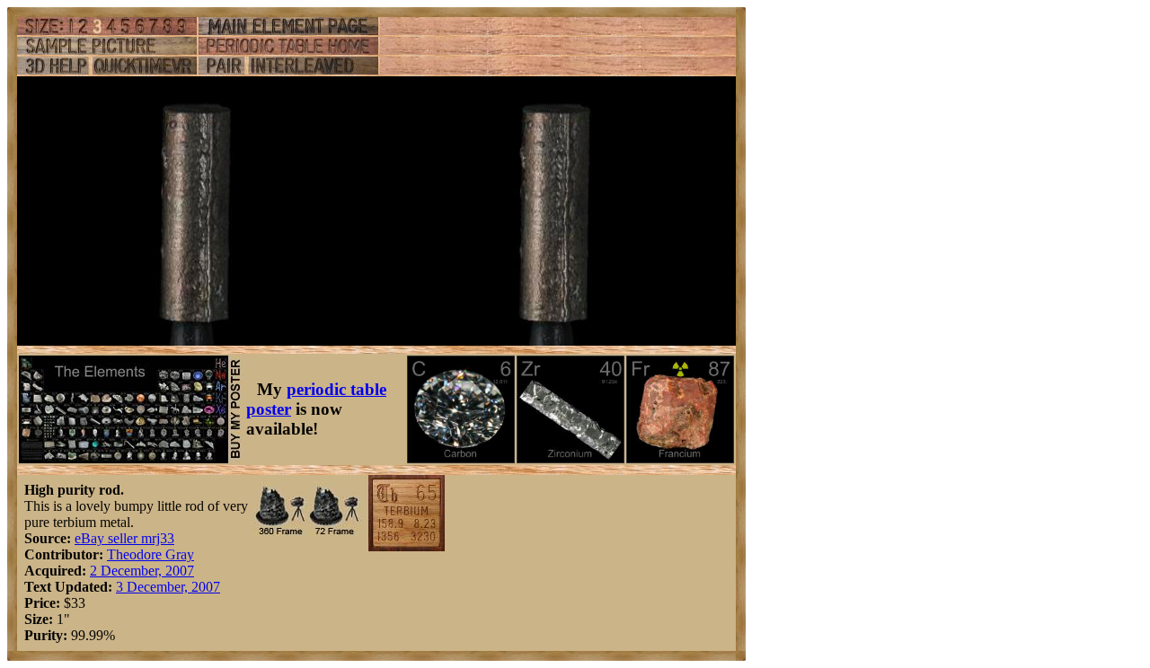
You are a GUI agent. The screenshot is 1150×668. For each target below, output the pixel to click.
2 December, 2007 (142, 570)
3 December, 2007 (168, 586)
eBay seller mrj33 (124, 538)
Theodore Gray (150, 554)
